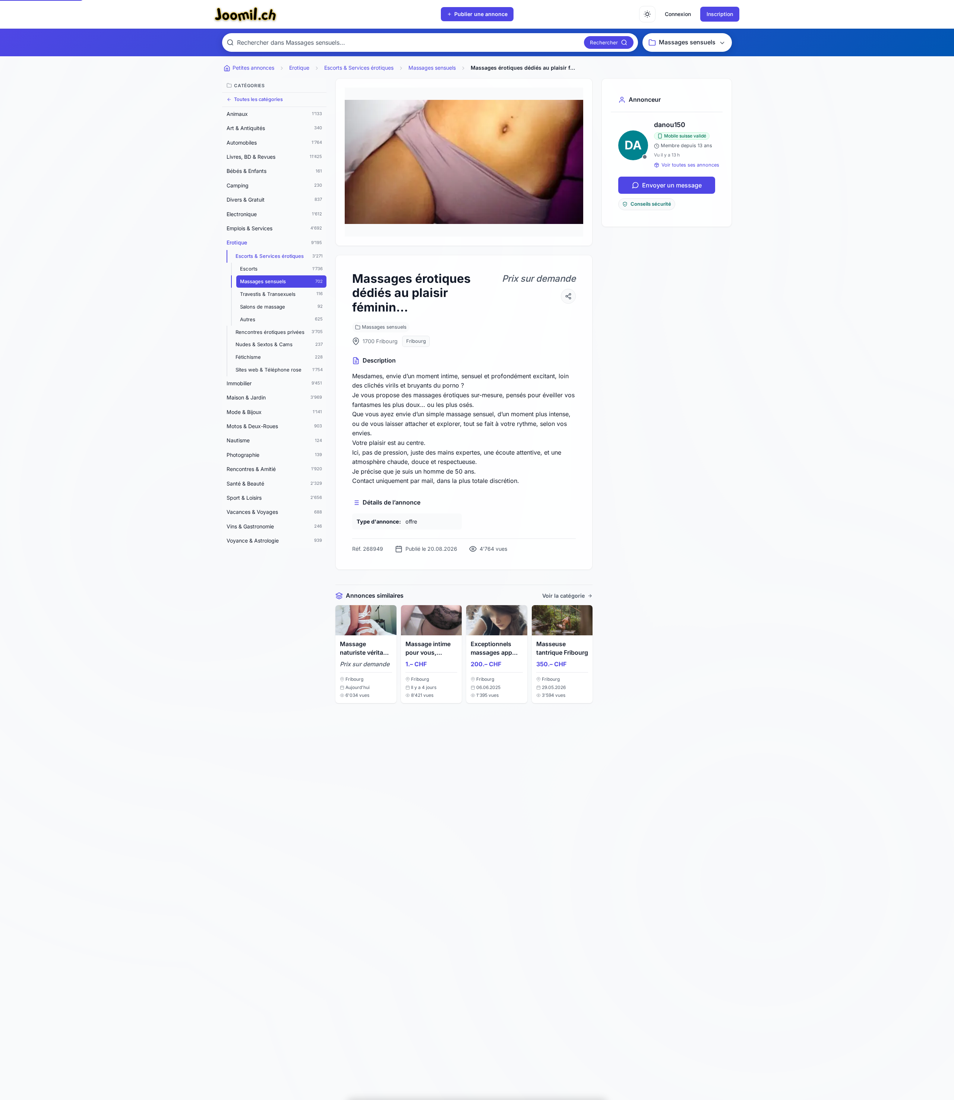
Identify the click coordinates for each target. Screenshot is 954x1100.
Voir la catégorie (563, 595)
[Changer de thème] (647, 14)
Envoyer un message (672, 185)
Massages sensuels (384, 327)
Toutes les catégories (258, 99)
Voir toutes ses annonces (690, 165)
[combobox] (409, 42)
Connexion (678, 14)
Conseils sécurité (651, 204)
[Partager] (568, 296)
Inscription (720, 14)
